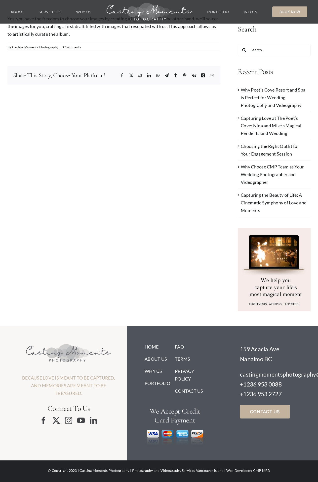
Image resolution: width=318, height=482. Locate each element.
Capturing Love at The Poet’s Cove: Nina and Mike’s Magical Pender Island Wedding (271, 125)
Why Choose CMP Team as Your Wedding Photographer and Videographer (272, 174)
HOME (152, 347)
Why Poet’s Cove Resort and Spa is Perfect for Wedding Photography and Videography (273, 97)
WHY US (153, 371)
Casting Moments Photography (35, 47)
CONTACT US (189, 391)
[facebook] (43, 420)
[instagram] (68, 420)
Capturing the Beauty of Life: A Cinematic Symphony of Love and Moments (274, 202)
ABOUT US (156, 359)
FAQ (179, 347)
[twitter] (56, 420)
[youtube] (81, 420)
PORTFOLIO (157, 383)
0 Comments (71, 47)
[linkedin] (93, 420)
